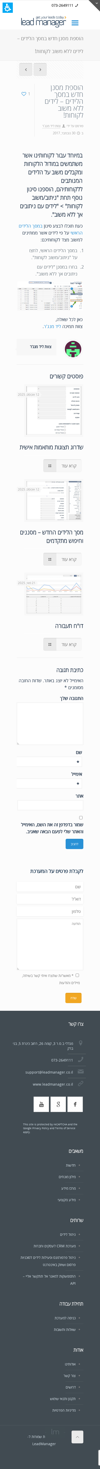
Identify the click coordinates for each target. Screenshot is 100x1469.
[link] (77, 22)
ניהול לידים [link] (68, 1234)
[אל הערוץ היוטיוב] (41, 1104)
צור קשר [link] (70, 1375)
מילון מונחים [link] (67, 1176)
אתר (79, 796)
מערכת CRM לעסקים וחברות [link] (55, 1245)
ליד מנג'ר (52, 326)
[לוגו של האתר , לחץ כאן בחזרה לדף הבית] (50, 22)
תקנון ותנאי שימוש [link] (63, 1398)
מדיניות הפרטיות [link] (64, 1410)
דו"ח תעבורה (69, 625)
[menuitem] (25, 70)
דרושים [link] (71, 1387)
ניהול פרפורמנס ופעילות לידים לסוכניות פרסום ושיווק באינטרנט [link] (48, 1261)
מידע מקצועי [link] (67, 1199)
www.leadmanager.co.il (53, 1084)
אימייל (76, 774)
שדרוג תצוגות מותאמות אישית (51, 447)
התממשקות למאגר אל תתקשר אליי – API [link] (49, 1280)
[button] (8, 8)
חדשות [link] (71, 1165)
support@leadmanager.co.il (49, 1072)
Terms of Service (65, 1128)
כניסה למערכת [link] (65, 1317)
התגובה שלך (71, 698)
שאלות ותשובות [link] (65, 1329)
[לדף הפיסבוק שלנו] (75, 1104)
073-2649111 (62, 5)
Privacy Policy (40, 1128)
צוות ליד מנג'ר (51, 126)
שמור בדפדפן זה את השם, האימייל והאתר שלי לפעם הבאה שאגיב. (52, 827)
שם (79, 752)
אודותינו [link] (70, 1364)
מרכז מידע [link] (68, 1188)
